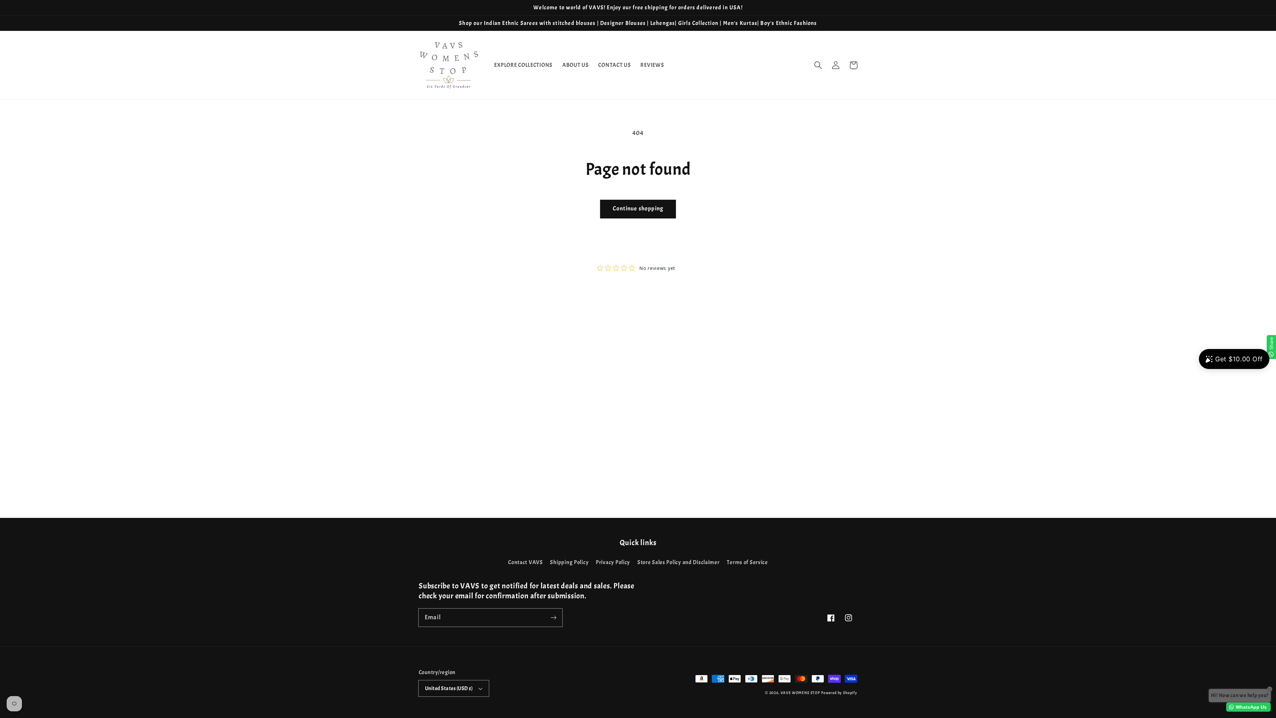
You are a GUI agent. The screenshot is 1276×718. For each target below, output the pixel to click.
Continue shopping (638, 208)
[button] (818, 65)
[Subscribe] (553, 617)
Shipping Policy (569, 562)
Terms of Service (747, 562)
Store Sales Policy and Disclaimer (678, 562)
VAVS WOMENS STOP (800, 692)
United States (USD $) (449, 688)
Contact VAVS (525, 562)
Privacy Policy (613, 562)
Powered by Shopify (839, 692)
